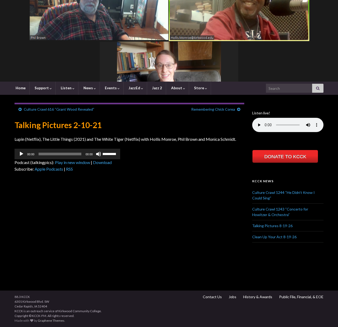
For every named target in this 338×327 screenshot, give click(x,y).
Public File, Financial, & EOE (300, 297)
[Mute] (98, 154)
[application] (67, 154)
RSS (69, 168)
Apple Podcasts (49, 168)
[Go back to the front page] (169, 41)
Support (42, 88)
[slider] (110, 153)
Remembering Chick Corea (213, 109)
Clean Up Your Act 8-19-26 (274, 237)
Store (199, 88)
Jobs (232, 297)
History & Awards (257, 297)
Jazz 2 (156, 88)
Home (20, 88)
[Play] (21, 154)
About (176, 88)
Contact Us (212, 297)
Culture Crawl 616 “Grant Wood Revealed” (59, 109)
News (88, 88)
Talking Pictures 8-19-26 (272, 225)
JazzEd (134, 88)
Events (111, 88)
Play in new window (72, 162)
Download (102, 162)
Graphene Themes (51, 321)
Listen (66, 88)
